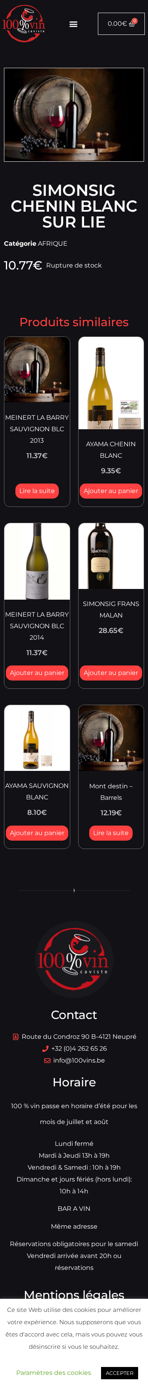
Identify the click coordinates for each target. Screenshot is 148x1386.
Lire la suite (37, 491)
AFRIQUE (52, 243)
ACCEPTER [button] (119, 1373)
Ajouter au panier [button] (111, 491)
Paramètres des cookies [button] (53, 1372)
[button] (73, 24)
